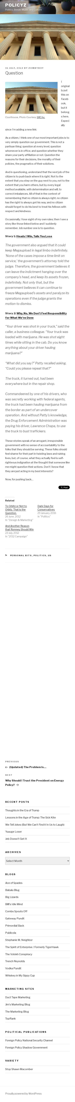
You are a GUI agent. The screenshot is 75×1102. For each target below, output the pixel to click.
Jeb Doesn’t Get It (16, 838)
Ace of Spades (13, 883)
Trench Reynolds (15, 961)
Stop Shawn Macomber (19, 1069)
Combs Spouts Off (16, 911)
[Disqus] (37, 606)
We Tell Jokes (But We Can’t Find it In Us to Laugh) (34, 824)
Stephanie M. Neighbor (19, 940)
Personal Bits (21, 555)
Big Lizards (11, 897)
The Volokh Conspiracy (18, 954)
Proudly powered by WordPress (23, 1093)
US (50, 555)
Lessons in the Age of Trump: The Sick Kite (30, 817)
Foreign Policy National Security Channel (29, 1040)
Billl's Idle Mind (14, 904)
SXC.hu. (41, 117)
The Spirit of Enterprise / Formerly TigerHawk (32, 947)
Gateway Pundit (14, 918)
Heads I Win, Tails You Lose (34, 236)
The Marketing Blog (17, 1011)
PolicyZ (16, 5)
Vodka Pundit (13, 968)
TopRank (10, 1018)
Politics (39, 555)
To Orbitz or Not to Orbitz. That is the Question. (16, 509)
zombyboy (36, 68)
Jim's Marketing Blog (17, 1004)
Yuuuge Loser (13, 831)
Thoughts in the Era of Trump (22, 810)
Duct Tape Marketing (17, 997)
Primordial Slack (14, 925)
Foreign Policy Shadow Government (26, 1047)
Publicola (10, 932)
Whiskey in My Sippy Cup (20, 975)
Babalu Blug (12, 890)
